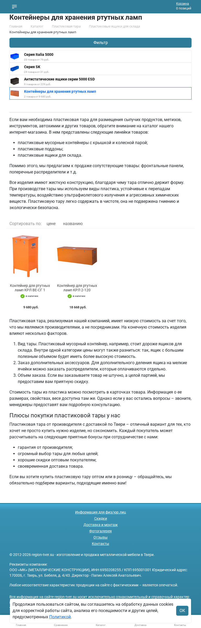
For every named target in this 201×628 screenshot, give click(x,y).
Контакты (100, 544)
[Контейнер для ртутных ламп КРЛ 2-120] (77, 256)
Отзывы (100, 537)
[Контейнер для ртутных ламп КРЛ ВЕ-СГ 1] (30, 256)
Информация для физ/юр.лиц (100, 512)
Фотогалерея (100, 531)
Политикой (60, 616)
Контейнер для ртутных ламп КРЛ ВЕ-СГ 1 (30, 287)
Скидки (100, 518)
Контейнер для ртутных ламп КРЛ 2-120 (77, 287)
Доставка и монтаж (100, 525)
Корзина (182, 4)
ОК (182, 610)
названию (73, 223)
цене (51, 223)
